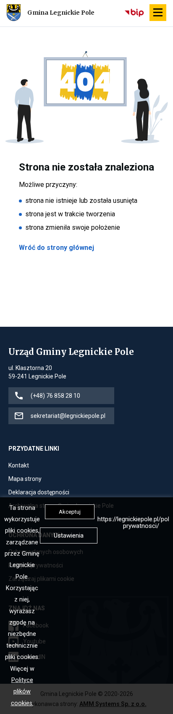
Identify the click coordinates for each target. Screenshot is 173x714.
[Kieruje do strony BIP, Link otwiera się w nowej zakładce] (134, 12)
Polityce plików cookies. (22, 692)
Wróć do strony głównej (56, 248)
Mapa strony (25, 479)
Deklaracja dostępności (38, 492)
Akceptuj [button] (70, 512)
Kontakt (18, 466)
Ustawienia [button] (69, 535)
